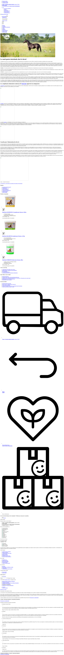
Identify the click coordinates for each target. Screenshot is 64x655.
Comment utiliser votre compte (6, 553)
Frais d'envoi (6, 10)
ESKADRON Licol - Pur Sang (7, 279)
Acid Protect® (2, 85)
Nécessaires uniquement (7, 599)
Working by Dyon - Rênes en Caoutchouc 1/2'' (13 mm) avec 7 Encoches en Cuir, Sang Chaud (16, 278)
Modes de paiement (5, 552)
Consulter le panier (5, 2)
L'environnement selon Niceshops (7, 568)
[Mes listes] (3, 22)
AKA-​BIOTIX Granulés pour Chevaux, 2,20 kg (13, 236)
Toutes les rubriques (7, 12)
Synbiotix (5, 122)
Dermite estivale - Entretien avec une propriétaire (9, 270)
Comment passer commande (6, 551)
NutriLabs (24, 83)
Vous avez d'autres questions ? (6, 556)
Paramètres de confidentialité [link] (6, 584)
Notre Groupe (4, 572)
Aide (3, 7)
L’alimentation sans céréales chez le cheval (8, 269)
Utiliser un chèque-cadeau (6, 563)
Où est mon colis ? (5, 562)
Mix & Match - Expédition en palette (7, 567)
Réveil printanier (4, 271)
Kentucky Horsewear (5, 276)
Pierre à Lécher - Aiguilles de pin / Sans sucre (9, 284)
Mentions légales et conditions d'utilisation (8, 581)
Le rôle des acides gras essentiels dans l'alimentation (10, 272)
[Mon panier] (33, 23)
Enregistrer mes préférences (4, 653)
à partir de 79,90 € (10, 4)
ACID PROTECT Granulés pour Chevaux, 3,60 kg (14, 212)
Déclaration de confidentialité (34, 597)
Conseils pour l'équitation (6, 190)
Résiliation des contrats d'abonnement (7, 585)
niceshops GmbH (7, 579)
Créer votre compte (5, 560)
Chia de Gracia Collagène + (6, 285)
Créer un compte (4, 20)
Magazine (3, 566)
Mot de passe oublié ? (5, 561)
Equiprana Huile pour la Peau (6, 283)
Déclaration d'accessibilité (6, 583)
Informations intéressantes (6, 187)
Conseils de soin (5, 191)
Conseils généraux (5, 188)
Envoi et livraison (4, 554)
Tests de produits (5, 189)
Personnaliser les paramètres (16, 599)
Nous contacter (6, 11)
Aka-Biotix (2, 103)
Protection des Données (5, 582)
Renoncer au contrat (3, 589)
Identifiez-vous (4, 17)
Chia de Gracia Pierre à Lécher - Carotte (8, 286)
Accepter (2, 599)
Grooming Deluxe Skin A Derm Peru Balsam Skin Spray (10, 277)
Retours (5, 9)
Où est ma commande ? (7, 8)
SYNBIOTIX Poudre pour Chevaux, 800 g (12, 259)
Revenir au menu (4, 1)
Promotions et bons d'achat (6, 555)
